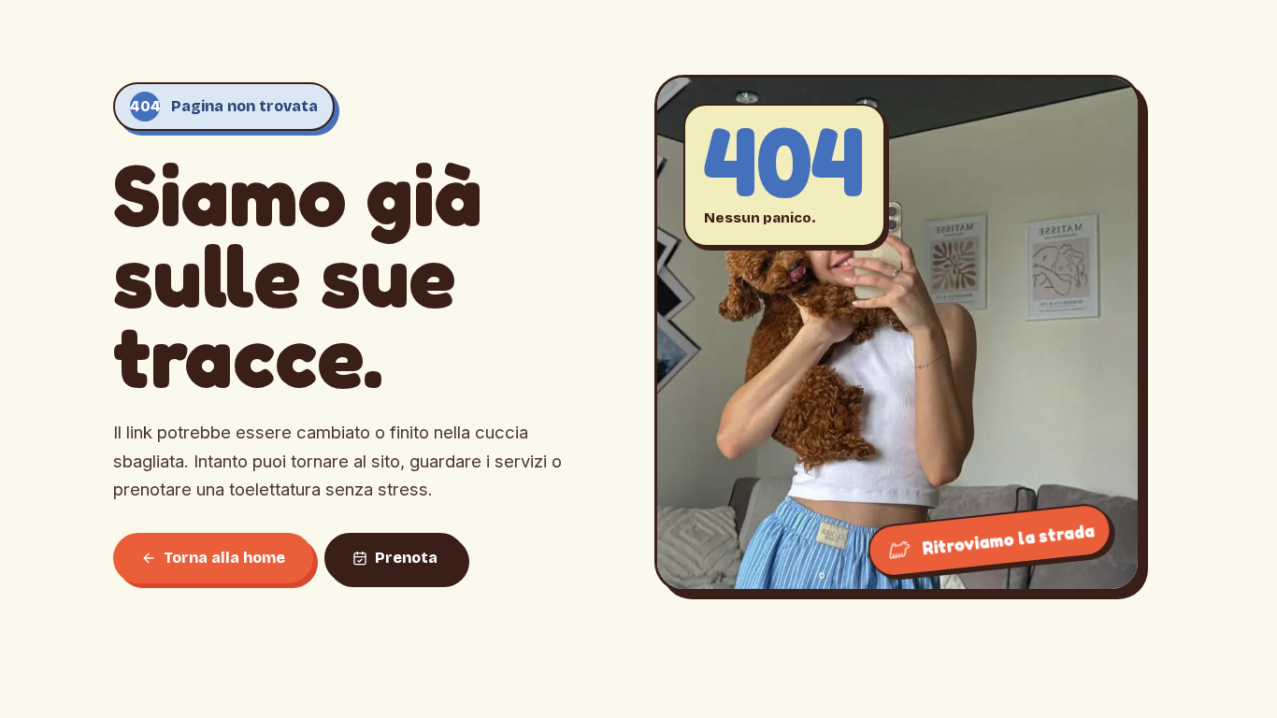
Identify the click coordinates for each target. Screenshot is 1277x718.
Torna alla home (224, 558)
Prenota (406, 558)
